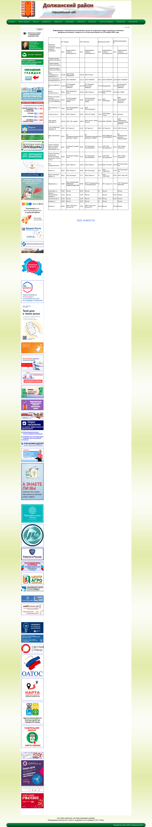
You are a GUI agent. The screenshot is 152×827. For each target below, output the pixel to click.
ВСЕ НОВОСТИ (86, 220)
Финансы (81, 22)
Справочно (120, 22)
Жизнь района (24, 22)
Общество (58, 22)
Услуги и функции (106, 22)
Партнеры (92, 22)
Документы (46, 22)
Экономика (69, 22)
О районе (11, 22)
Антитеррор (132, 22)
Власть (36, 22)
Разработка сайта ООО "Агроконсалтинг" (128, 825)
